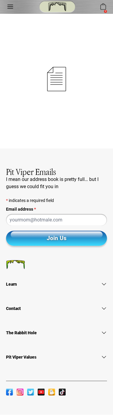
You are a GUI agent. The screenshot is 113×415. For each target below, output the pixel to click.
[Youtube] (41, 391)
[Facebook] (9, 391)
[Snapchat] (51, 391)
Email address (21, 209)
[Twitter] (30, 391)
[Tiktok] (62, 391)
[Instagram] (20, 391)
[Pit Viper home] (57, 7)
